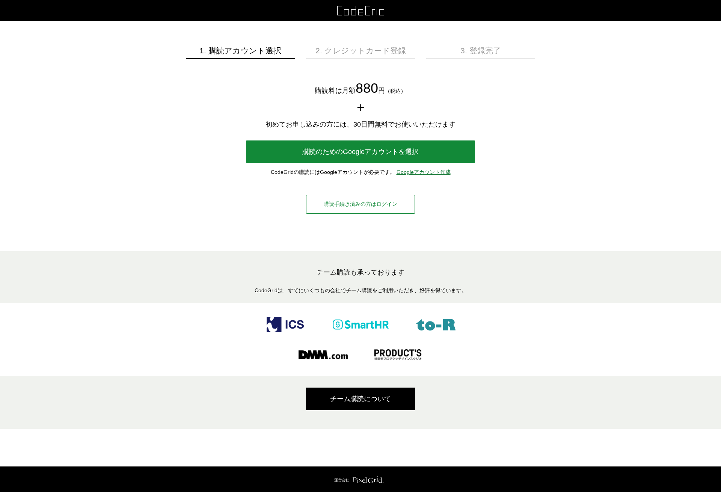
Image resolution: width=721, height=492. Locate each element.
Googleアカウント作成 (424, 172)
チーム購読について (360, 399)
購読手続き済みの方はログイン (360, 204)
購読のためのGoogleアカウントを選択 (360, 151)
